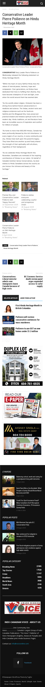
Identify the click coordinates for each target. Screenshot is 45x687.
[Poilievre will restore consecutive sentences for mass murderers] (8, 320)
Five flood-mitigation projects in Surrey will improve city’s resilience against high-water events (29, 548)
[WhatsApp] (15, 32)
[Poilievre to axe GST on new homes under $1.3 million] (8, 331)
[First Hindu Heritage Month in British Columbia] (8, 308)
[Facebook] (4, 32)
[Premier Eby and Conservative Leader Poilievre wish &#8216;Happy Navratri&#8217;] (10, 186)
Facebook (28, 663)
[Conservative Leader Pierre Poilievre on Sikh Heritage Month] (10, 217)
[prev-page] (3, 340)
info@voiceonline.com (20, 643)
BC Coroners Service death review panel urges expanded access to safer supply (33, 281)
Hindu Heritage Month (10, 248)
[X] (10, 32)
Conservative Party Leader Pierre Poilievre (24, 245)
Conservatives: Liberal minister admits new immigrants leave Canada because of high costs (11, 282)
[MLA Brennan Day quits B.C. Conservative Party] (8, 525)
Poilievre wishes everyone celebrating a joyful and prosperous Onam (28, 200)
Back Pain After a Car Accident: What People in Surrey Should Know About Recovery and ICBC (28, 490)
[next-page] (7, 340)
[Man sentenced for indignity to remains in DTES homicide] (8, 537)
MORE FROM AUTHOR (27, 298)
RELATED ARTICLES (10, 298)
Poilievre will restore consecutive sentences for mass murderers (28, 320)
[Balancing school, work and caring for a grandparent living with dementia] (8, 480)
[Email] (21, 32)
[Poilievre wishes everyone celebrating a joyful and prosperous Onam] (29, 186)
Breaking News (14, 9)
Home (4, 9)
